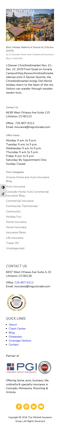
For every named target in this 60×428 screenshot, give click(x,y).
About (13, 324)
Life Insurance (14, 238)
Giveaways (15, 336)
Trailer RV (12, 243)
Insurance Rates (16, 232)
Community (17, 58)
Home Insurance (16, 222)
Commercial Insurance (20, 201)
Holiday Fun (13, 217)
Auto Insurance (15, 186)
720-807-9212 (24, 282)
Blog (12, 332)
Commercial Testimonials (22, 206)
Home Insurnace (16, 227)
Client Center (17, 328)
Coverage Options (20, 340)
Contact (14, 344)
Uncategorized (15, 248)
